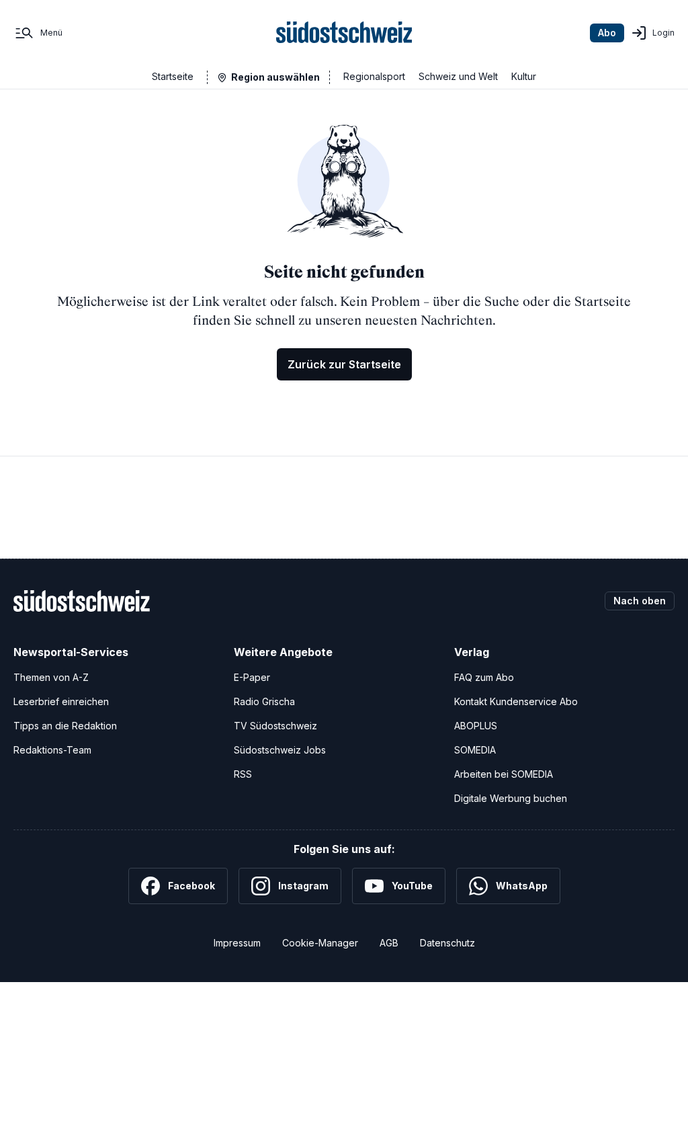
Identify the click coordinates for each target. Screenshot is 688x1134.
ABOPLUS (475, 725)
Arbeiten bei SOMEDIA (503, 774)
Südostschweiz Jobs (280, 750)
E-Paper (252, 677)
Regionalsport (374, 76)
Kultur (523, 76)
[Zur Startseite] (344, 33)
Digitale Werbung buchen (510, 798)
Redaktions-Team (52, 750)
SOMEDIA (475, 750)
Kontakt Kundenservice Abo (516, 701)
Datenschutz (447, 942)
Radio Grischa (264, 701)
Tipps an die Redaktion (65, 725)
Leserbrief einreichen (61, 701)
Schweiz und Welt (458, 76)
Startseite (173, 76)
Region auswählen (275, 77)
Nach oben (639, 600)
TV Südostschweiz (275, 725)
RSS (243, 774)
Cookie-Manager (320, 942)
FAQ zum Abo (484, 677)
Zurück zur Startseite (344, 364)
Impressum (237, 942)
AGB (389, 942)
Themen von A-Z (51, 677)
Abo (607, 32)
